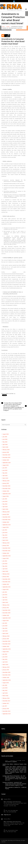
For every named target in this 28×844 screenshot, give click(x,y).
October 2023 (6, 522)
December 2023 (6, 517)
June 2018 (5, 687)
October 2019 (6, 646)
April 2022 (5, 568)
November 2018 (6, 674)
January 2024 (6, 514)
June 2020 (5, 625)
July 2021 (5, 592)
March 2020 (5, 633)
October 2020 (6, 615)
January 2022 (6, 576)
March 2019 (5, 664)
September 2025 (7, 462)
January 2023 (6, 545)
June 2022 (5, 563)
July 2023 (5, 529)
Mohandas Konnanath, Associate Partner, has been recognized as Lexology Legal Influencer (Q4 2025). (15, 772)
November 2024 (6, 488)
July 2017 (5, 706)
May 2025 (5, 473)
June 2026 (5, 439)
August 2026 (6, 434)
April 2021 (5, 599)
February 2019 (6, 667)
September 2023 (7, 524)
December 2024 (6, 485)
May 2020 (5, 628)
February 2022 (6, 574)
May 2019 (5, 659)
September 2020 (7, 618)
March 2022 (5, 571)
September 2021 (7, 586)
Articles (8, 26)
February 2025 (6, 480)
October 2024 (6, 491)
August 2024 (6, 496)
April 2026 (5, 444)
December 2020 (6, 610)
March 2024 (5, 509)
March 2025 (5, 478)
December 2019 (6, 641)
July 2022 (5, 561)
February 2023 (6, 542)
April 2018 (5, 693)
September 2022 (7, 555)
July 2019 (5, 654)
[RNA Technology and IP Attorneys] (11, 7)
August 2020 (6, 620)
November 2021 (6, 581)
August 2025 (6, 465)
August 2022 (6, 558)
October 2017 (6, 703)
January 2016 (6, 708)
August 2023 (6, 527)
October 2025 (6, 460)
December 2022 (6, 548)
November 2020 (6, 612)
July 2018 (5, 685)
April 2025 (5, 475)
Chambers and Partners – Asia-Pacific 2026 (12, 775)
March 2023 (5, 540)
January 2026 (6, 452)
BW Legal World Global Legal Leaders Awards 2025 (14, 789)
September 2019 (7, 649)
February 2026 (6, 449)
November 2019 (6, 643)
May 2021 (5, 597)
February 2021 (6, 605)
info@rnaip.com (7, 814)
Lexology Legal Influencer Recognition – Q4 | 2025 (14, 769)
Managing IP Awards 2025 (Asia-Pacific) (11, 784)
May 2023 (5, 535)
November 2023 (6, 519)
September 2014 (7, 713)
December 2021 (6, 579)
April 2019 (5, 662)
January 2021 (6, 607)
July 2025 (5, 467)
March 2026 (5, 447)
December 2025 (6, 454)
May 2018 (5, 690)
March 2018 (5, 695)
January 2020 (6, 638)
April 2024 (5, 506)
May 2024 (5, 504)
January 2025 (6, 483)
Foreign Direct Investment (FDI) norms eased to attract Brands (13, 403)
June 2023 (5, 532)
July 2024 (5, 498)
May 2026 (5, 441)
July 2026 (5, 436)
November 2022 (6, 550)
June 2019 (5, 656)
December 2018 (6, 672)
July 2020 (5, 623)
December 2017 (6, 700)
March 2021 (5, 602)
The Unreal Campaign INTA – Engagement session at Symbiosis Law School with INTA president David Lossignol (13, 408)
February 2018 (6, 698)
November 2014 (6, 711)
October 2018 (6, 677)
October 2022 (6, 553)
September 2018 (7, 680)
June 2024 (5, 501)
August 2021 (6, 589)
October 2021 (6, 584)
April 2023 (5, 537)
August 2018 (6, 682)
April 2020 (5, 630)
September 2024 (7, 493)
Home (3, 26)
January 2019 (6, 669)
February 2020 (6, 636)
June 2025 (5, 470)
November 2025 (6, 457)
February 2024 (6, 511)
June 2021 (5, 594)
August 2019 (6, 651)
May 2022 (5, 566)
